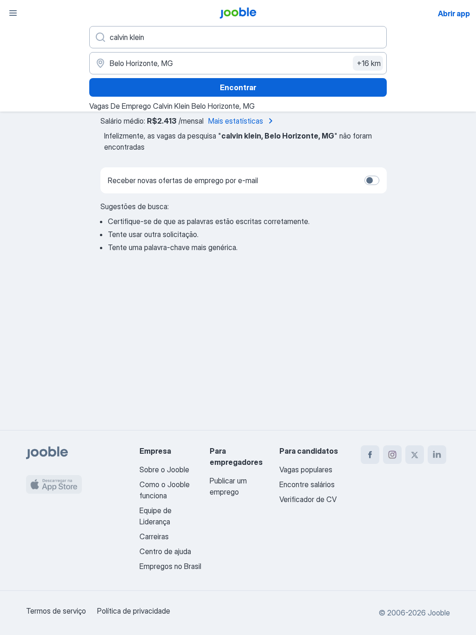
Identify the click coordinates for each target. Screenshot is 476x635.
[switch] (371, 180)
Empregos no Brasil (170, 566)
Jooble (439, 612)
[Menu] (13, 13)
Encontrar (238, 87)
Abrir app (454, 13)
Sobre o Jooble (164, 469)
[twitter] (414, 454)
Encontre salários (307, 484)
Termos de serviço (56, 610)
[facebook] (370, 454)
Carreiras (154, 536)
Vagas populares (305, 469)
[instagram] (392, 454)
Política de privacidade (133, 610)
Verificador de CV (308, 499)
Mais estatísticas (235, 121)
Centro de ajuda (165, 551)
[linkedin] (437, 454)
